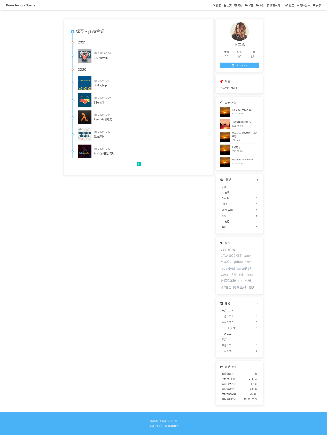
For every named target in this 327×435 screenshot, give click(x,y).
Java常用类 (101, 58)
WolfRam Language (242, 159)
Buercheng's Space (20, 5)
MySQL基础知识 (104, 153)
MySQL (226, 262)
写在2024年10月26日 (242, 109)
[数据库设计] (84, 134)
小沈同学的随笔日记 (242, 122)
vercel (225, 274)
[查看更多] (257, 180)
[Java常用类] (84, 56)
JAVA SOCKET (231, 255)
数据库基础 (228, 281)
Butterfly (173, 425)
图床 (241, 274)
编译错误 (226, 287)
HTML (232, 249)
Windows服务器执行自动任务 (244, 135)
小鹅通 (249, 274)
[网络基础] (84, 100)
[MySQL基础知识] (84, 151)
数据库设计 (100, 136)
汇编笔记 (236, 147)
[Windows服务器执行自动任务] (225, 137)
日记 (240, 281)
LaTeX (247, 255)
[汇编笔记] (225, 150)
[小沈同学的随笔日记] (225, 124)
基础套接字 (100, 85)
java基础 (228, 268)
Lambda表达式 (103, 119)
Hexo (158, 425)
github (238, 262)
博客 (233, 274)
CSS (223, 249)
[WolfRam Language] (225, 162)
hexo (248, 262)
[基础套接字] (84, 83)
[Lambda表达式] (84, 117)
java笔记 (244, 268)
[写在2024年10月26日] (225, 112)
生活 (248, 281)
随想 (251, 287)
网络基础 (99, 102)
